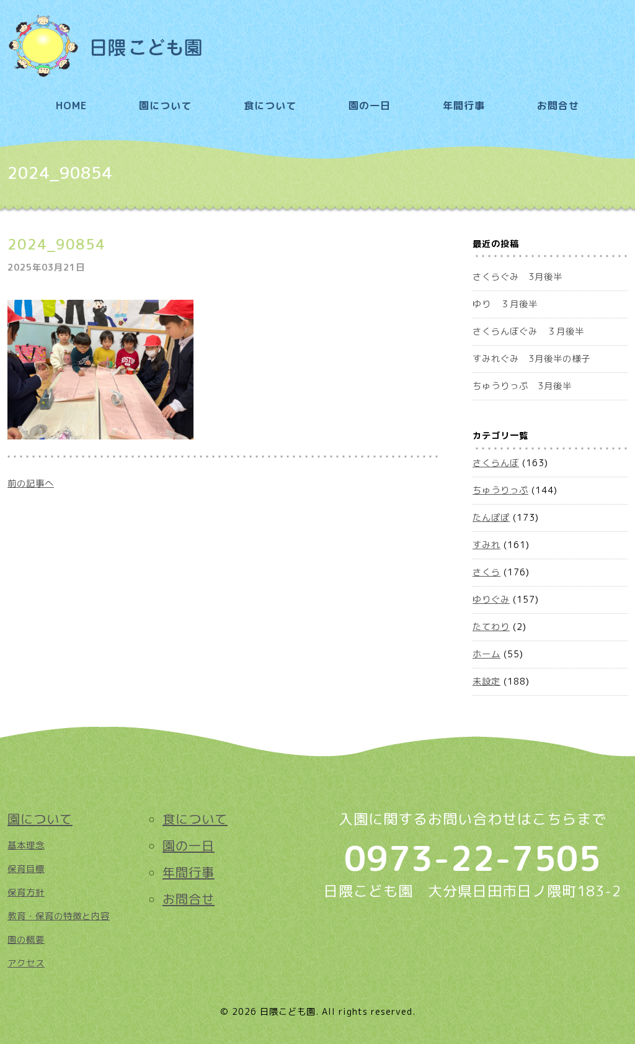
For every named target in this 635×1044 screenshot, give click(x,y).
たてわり (491, 627)
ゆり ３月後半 (505, 304)
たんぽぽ (491, 517)
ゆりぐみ (491, 599)
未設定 (486, 681)
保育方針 (26, 892)
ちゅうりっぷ (500, 490)
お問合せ (558, 105)
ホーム (486, 654)
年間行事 (464, 105)
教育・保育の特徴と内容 (58, 916)
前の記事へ (30, 483)
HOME (71, 105)
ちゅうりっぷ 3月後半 (522, 386)
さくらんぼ (496, 463)
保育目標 (26, 869)
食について (270, 105)
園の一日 (370, 105)
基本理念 (26, 845)
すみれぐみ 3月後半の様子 (531, 359)
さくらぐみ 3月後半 (517, 277)
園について (165, 105)
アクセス (26, 963)
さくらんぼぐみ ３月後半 (528, 331)
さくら (486, 572)
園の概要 (26, 940)
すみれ (486, 545)
